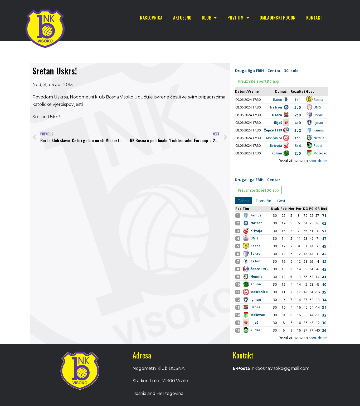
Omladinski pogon (278, 18)
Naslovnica (151, 18)
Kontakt (314, 18)
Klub (206, 18)
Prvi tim (235, 18)
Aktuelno (182, 18)
